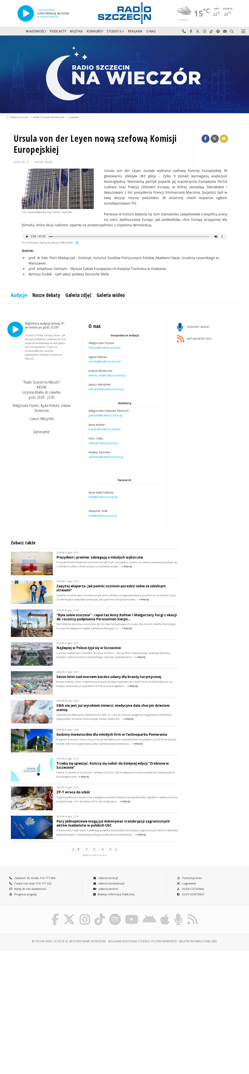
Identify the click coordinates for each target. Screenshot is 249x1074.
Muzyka (76, 31)
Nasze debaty (46, 295)
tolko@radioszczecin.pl (103, 443)
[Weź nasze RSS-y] (192, 914)
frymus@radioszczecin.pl (104, 347)
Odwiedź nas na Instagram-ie (204, 31)
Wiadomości (36, 31)
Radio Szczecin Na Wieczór (48, 117)
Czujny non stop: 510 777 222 (32, 883)
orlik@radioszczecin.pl (103, 515)
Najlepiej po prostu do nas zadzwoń (184, 31)
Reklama (135, 31)
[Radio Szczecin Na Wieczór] (124, 74)
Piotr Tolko (44, 162)
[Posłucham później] (77, 242)
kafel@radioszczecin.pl (103, 497)
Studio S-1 (115, 31)
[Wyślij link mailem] (224, 139)
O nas (151, 31)
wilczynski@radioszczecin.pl (106, 389)
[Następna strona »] (116, 850)
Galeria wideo (111, 295)
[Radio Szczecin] (124, 13)
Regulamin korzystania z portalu (129, 941)
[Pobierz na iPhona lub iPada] (165, 914)
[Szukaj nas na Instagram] (84, 914)
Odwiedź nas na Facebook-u (191, 31)
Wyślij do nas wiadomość (225, 31)
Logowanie (188, 883)
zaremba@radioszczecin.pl (106, 457)
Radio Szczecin (19, 117)
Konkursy (95, 31)
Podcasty (58, 31)
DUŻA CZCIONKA (192, 889)
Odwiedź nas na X (197, 31)
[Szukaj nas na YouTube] (132, 914)
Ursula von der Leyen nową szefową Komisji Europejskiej (95, 144)
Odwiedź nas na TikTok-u (211, 31)
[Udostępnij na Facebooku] (206, 139)
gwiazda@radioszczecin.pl (105, 415)
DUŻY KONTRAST (193, 894)
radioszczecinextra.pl (110, 883)
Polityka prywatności (164, 941)
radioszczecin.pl (107, 878)
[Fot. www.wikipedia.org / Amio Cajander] (58, 189)
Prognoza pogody (25, 894)
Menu (243, 31)
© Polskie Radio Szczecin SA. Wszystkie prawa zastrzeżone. (69, 941)
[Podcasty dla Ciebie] (178, 914)
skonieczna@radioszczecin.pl (107, 375)
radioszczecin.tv (107, 889)
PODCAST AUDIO (197, 327)
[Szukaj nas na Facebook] (55, 914)
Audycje (74, 117)
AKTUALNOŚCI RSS (198, 338)
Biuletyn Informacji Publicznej (116, 894)
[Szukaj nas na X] (69, 914)
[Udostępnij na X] (215, 139)
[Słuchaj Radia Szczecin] (25, 13)
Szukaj (231, 31)
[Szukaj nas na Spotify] (115, 914)
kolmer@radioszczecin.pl (104, 429)
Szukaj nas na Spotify (218, 31)
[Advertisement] (64, 983)
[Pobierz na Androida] (149, 914)
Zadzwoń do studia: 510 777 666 (34, 878)
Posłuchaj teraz (191, 878)
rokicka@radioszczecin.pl (105, 361)
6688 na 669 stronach (94, 855)
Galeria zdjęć (78, 295)
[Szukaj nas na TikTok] (99, 914)
